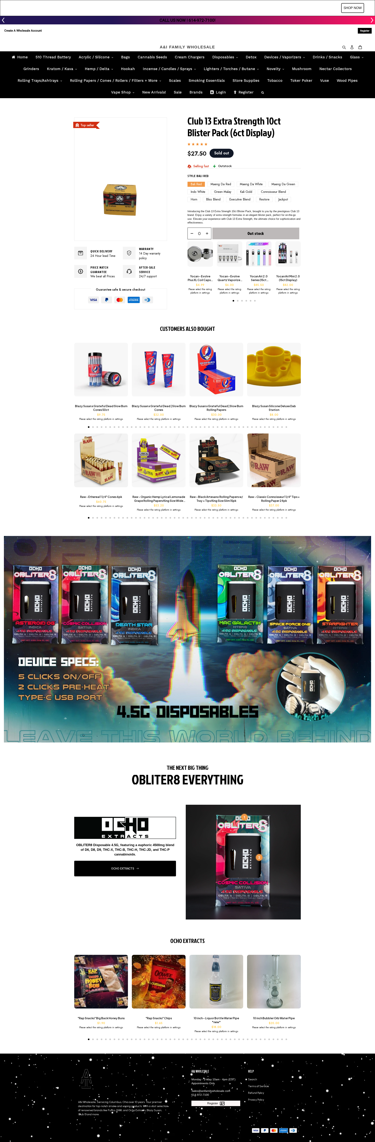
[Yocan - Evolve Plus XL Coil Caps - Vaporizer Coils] (200, 256)
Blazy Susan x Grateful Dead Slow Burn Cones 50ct (101, 408)
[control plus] (208, 233)
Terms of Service (258, 1086)
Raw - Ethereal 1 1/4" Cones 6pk (101, 496)
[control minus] (191, 233)
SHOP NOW (353, 8)
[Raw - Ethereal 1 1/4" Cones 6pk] (101, 462)
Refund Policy (256, 1093)
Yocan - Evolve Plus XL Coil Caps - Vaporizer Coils (200, 278)
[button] (233, 301)
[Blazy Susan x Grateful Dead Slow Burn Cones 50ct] (101, 371)
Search (252, 1079)
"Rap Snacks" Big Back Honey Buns (101, 1018)
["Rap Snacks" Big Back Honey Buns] (101, 983)
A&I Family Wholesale (187, 47)
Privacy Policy (256, 1099)
